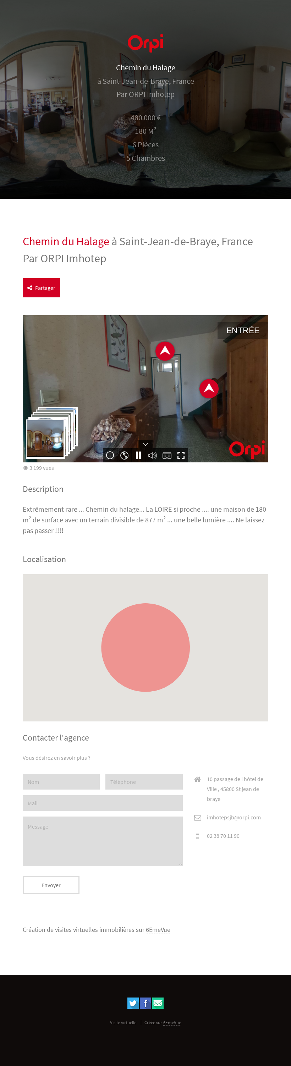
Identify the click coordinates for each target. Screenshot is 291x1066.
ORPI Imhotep (152, 94)
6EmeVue (158, 930)
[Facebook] (145, 1006)
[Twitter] (133, 1006)
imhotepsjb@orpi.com (234, 817)
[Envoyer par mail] (158, 1006)
